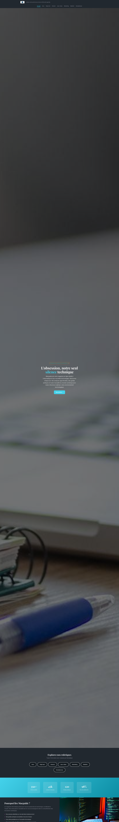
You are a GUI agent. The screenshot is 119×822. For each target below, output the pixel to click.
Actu (43, 6)
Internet (53, 6)
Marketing (66, 6)
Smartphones (79, 6)
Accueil (38, 6)
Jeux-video (59, 6)
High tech (48, 6)
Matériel (72, 6)
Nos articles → (59, 392)
